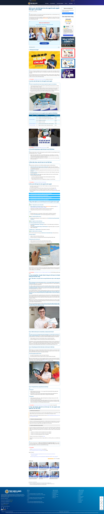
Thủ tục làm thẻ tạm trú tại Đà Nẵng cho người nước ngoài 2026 (33, 478)
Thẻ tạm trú (35, 5)
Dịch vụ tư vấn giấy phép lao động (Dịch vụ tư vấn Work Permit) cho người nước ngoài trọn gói (42, 483)
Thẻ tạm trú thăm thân (32, 123)
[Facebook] (1, 508)
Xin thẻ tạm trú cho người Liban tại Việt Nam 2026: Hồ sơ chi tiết (54, 478)
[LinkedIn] (7, 508)
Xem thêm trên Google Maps (68, 35)
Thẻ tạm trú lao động (32, 125)
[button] (73, 29)
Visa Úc (80, 495)
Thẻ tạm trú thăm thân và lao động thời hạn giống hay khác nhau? (33, 469)
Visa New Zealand (81, 496)
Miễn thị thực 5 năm (55, 496)
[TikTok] (5, 508)
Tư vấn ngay (44, 43)
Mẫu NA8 (55, 189)
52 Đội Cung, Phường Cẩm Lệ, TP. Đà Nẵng (36, 498)
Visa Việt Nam (52, 3)
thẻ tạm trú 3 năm (45, 360)
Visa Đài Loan (80, 494)
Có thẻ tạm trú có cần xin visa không (39, 79)
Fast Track (54, 497)
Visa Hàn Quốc (81, 493)
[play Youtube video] (44, 60)
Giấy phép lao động (55, 494)
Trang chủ (30, 5)
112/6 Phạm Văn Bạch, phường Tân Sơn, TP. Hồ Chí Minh (37, 494)
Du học (66, 3)
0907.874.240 (45, 18)
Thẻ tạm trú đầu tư (32, 119)
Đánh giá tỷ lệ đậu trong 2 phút (68, 13)
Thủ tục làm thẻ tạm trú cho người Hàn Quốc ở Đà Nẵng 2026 (43, 469)
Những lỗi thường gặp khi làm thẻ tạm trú (40, 147)
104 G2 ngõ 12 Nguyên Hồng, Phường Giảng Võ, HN (37, 502)
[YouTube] (3, 508)
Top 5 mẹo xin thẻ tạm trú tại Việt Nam (40, 182)
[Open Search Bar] (75, 3)
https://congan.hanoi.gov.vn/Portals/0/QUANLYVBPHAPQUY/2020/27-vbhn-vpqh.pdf (44, 456)
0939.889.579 (7, 501)
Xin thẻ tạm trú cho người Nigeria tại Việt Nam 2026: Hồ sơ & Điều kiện (54, 470)
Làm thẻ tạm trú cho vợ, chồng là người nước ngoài (42, 272)
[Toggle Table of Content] (58, 47)
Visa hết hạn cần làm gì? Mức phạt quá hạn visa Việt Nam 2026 (38, 484)
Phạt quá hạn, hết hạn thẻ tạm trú (37, 449)
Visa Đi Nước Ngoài (60, 3)
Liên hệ (72, 0)
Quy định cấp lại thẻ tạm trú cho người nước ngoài (42, 405)
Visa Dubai (80, 502)
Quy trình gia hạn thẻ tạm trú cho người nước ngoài (38, 450)
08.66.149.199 (34, 0)
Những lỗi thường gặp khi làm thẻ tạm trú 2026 (43, 478)
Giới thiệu (46, 3)
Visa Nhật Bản (80, 497)
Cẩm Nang (70, 3)
